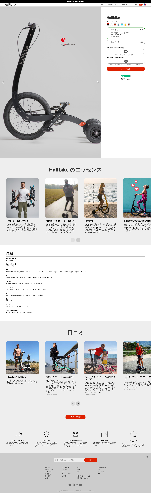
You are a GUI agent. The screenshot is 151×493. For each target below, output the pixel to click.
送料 (78, 472)
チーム (100, 469)
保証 (78, 467)
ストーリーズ (125, 4)
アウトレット (49, 476)
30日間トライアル (112, 4)
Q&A (63, 472)
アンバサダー (102, 472)
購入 (141, 4)
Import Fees (80, 474)
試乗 (102, 4)
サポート (134, 4)
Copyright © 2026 (62, 491)
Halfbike (47, 467)
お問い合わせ (102, 467)
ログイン (100, 474)
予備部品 (48, 474)
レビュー (64, 469)
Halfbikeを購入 (75, 417)
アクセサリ (48, 472)
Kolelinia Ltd (70, 491)
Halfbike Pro (49, 469)
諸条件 (77, 491)
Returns (79, 469)
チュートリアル (67, 474)
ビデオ (64, 476)
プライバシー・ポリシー (84, 476)
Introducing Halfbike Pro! (75, 1)
